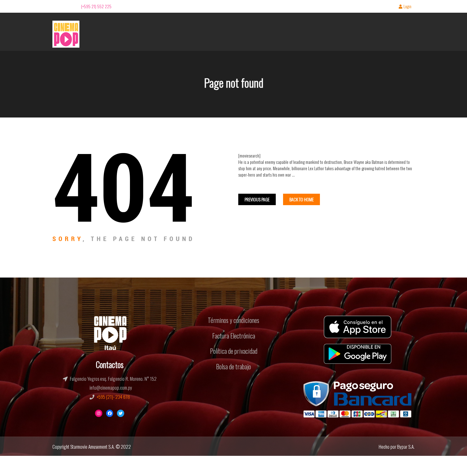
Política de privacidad (233, 351)
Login (407, 7)
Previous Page (257, 199)
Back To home (301, 199)
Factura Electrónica (233, 335)
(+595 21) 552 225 (96, 6)
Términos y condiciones (233, 320)
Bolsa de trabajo (233, 366)
